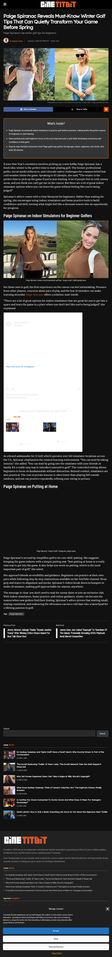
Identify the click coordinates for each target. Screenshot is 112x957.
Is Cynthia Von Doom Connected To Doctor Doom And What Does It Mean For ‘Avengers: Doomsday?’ (49, 890)
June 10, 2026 (22, 770)
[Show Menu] (5, 4)
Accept (56, 931)
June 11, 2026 (26, 444)
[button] (107, 908)
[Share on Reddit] (106, 109)
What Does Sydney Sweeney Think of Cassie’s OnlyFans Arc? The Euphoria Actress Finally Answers (48, 887)
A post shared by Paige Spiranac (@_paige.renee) (43, 411)
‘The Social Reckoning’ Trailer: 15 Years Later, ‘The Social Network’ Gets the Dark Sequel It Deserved (49, 879)
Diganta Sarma (17, 41)
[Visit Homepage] (58, 4)
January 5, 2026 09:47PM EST (38, 41)
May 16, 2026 (63, 441)
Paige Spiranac (34, 294)
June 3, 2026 (22, 806)
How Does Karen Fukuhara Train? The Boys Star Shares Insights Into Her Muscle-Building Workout (66, 430)
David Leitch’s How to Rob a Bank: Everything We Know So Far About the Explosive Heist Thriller (62, 812)
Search (6, 729)
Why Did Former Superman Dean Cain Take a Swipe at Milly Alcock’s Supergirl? (53, 776)
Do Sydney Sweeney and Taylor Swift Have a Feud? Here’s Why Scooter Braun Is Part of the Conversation (29, 432)
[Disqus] (56, 686)
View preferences (56, 947)
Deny (56, 939)
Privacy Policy (57, 953)
